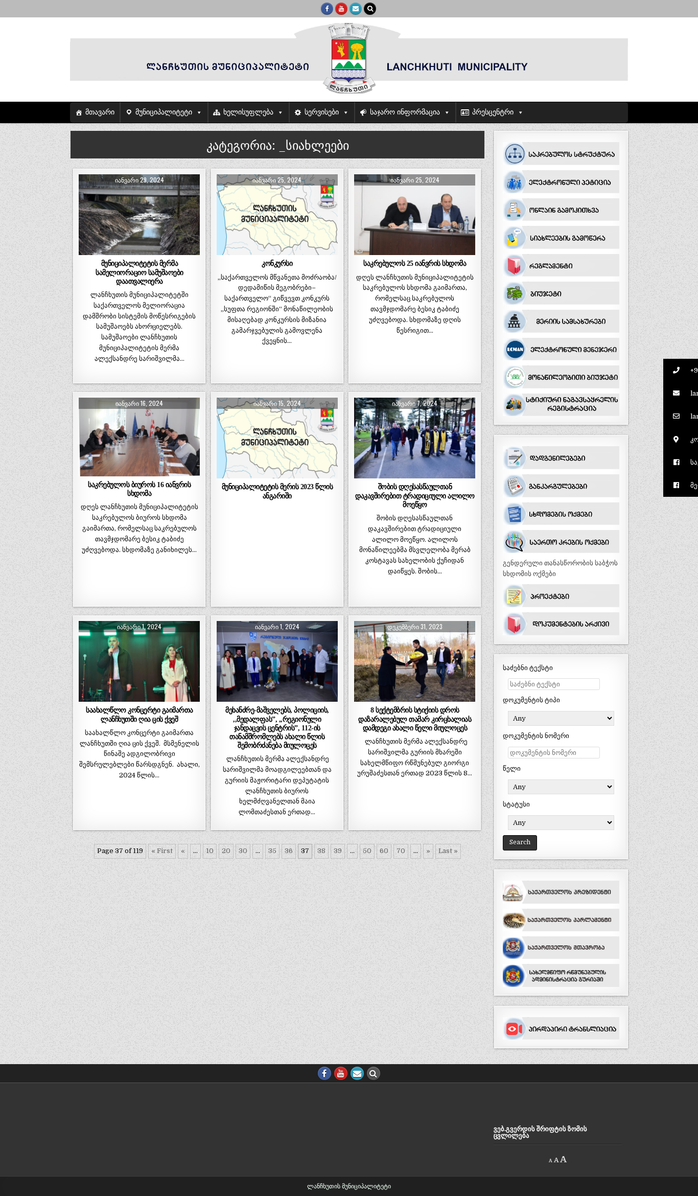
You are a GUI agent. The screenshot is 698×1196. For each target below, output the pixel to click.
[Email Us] (356, 9)
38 (321, 851)
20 (226, 851)
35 (272, 851)
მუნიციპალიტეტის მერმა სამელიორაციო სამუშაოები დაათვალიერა (139, 272)
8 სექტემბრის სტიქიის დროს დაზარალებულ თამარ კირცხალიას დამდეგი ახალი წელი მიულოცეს (414, 718)
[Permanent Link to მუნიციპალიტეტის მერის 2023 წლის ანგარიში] (277, 438)
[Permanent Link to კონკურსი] (277, 214)
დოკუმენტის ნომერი (536, 736)
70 (401, 851)
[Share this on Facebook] (115, 249)
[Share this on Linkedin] (188, 249)
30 (243, 851)
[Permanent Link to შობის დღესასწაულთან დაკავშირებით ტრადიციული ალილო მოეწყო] (414, 438)
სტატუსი (516, 804)
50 (367, 851)
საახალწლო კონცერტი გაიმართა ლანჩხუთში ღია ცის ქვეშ (139, 714)
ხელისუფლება (248, 112)
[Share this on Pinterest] (164, 249)
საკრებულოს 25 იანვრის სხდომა (414, 263)
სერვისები (322, 112)
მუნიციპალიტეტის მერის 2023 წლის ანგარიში (277, 490)
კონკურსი (277, 263)
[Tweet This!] (91, 249)
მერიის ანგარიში (299, 422)
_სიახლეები (139, 199)
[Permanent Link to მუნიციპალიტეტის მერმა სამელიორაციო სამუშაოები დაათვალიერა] (139, 214)
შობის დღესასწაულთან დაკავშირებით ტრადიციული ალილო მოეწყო (415, 495)
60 (384, 851)
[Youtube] (341, 9)
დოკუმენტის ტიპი (531, 700)
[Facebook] (327, 9)
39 (338, 851)
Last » (448, 851)
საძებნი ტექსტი (528, 668)
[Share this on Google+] (139, 249)
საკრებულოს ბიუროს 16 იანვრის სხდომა (139, 488)
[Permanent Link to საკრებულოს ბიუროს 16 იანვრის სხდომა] (139, 437)
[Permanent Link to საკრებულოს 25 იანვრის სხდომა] (414, 214)
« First (162, 851)
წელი (512, 768)
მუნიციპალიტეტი (163, 112)
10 (210, 851)
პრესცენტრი (493, 112)
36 (289, 851)
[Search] (370, 9)
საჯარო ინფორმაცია (405, 112)
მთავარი (99, 112)
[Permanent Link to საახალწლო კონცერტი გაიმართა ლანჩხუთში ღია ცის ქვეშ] (139, 661)
